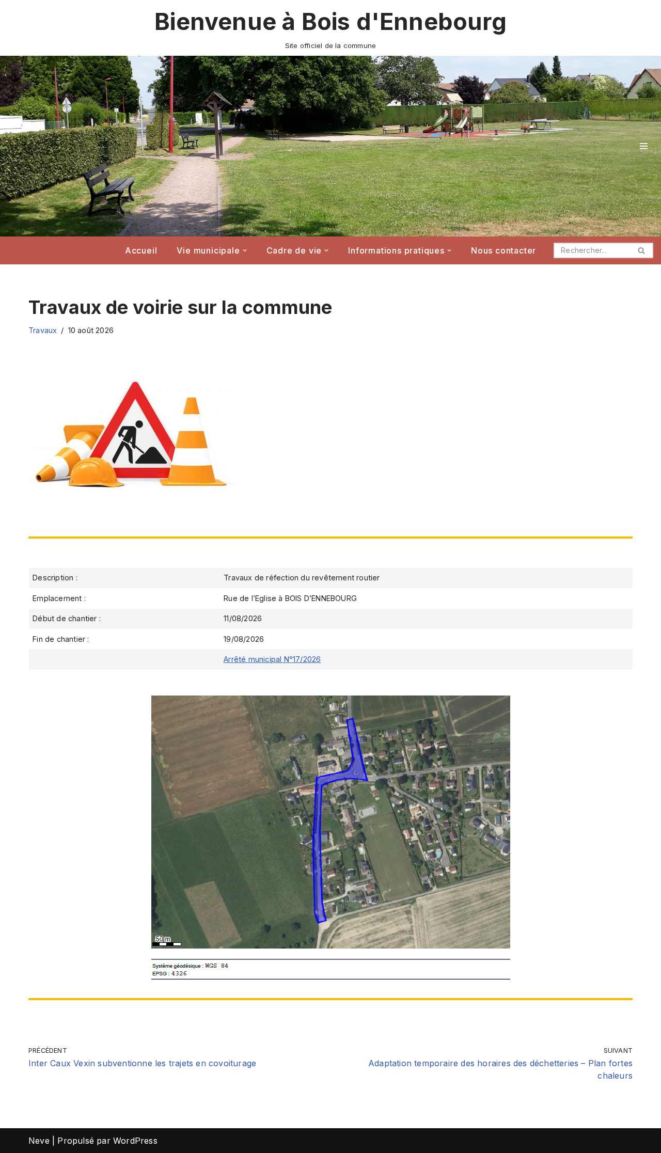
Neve (39, 1140)
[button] (245, 250)
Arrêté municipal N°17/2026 (272, 659)
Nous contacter (503, 250)
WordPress (135, 1140)
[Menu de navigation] (644, 146)
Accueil (141, 250)
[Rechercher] (641, 250)
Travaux (42, 330)
